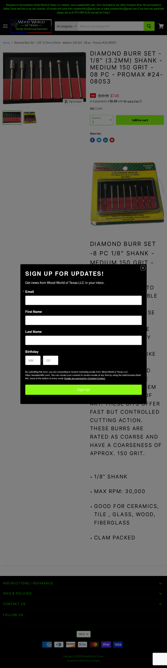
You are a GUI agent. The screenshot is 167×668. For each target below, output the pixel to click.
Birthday (31, 351)
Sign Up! (83, 389)
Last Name (33, 331)
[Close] (143, 267)
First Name (33, 311)
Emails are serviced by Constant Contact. (84, 378)
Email (29, 291)
